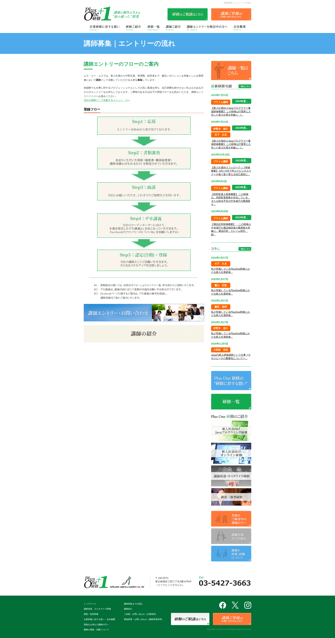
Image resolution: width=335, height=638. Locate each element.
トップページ (90, 604)
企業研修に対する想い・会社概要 (99, 619)
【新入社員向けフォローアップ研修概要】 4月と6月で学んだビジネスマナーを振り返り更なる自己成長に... (231, 171)
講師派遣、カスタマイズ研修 (97, 609)
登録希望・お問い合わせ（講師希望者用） (144, 619)
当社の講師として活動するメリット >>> (106, 100)
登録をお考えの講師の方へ (96, 624)
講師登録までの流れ (133, 604)
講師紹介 (128, 609)
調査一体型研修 (91, 614)
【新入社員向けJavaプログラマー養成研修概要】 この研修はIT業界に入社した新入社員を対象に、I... (231, 111)
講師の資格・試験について (96, 629)
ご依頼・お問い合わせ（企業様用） (140, 614)
